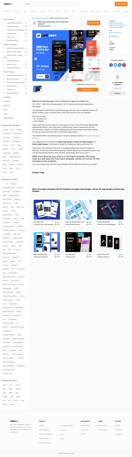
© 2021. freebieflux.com (66, 453)
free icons (17, 249)
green (10, 392)
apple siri (17, 199)
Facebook (118, 430)
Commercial (6, 133)
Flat (4, 249)
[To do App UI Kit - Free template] (78, 245)
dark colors (16, 234)
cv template (6, 234)
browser (5, 211)
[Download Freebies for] (3, 182)
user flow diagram (17, 354)
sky (9, 400)
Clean (16, 214)
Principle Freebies (45, 443)
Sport (11, 168)
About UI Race (86, 425)
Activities (5, 129)
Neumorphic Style (15, 157)
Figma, (111, 33)
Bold (12, 207)
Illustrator (63, 430)
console (15, 222)
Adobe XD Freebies (45, 434)
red (4, 400)
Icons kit (5, 265)
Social (5, 168)
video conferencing (9, 362)
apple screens (14, 195)
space (19, 334)
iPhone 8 (5, 280)
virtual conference (8, 365)
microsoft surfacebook (10, 296)
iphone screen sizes (9, 284)
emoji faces (19, 242)
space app (6, 338)
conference (6, 222)
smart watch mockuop (17, 327)
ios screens (21, 269)
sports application (18, 342)
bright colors (20, 207)
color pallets (6, 218)
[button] (35, 58)
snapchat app (7, 331)
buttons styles (7, 214)
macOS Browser (8, 292)
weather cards (7, 373)
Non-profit (6, 160)
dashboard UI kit (8, 242)
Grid (19, 261)
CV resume (21, 230)
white (22, 400)
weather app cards (8, 369)
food (9, 249)
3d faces (13, 184)
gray (4, 392)
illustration (14, 265)
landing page (7, 288)
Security (12, 164)
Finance (5, 145)
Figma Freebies (44, 430)
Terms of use (102, 425)
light (17, 392)
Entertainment (16, 141)
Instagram (6, 269)
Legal (13, 149)
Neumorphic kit (7, 307)
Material (18, 292)
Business (19, 129)
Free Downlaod (93, 23)
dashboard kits (17, 238)
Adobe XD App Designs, (117, 25)
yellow (5, 404)
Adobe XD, (117, 33)
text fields (6, 346)
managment (6, 153)
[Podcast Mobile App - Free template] (110, 212)
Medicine (16, 153)
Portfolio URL (117, 88)
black (4, 385)
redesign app (13, 319)
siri (17, 323)
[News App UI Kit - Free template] (46, 212)
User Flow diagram (8, 358)
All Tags (41, 425)
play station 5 (17, 315)
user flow (6, 354)
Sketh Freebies (44, 438)
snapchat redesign (8, 334)
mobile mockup (7, 300)
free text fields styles (9, 253)
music (5, 304)
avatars (5, 207)
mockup (18, 300)
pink (12, 396)
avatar (16, 203)
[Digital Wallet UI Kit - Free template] (110, 245)
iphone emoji (15, 280)
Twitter (117, 425)
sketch (5, 327)
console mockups (8, 226)
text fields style (17, 346)
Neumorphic (13, 304)
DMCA (83, 434)
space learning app (18, 338)
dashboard (6, 238)
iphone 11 (21, 276)
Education (16, 137)
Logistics (21, 149)
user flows (21, 358)
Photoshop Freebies (66, 426)
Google (12, 261)
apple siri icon (7, 203)
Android (20, 187)
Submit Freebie (121, 4)
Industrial (5, 149)
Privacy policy (102, 430)
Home (34, 18)
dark (4, 389)
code (61, 438)
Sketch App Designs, (116, 27)
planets (19, 311)
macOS (16, 288)
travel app (13, 350)
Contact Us (84, 430)
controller (20, 226)
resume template (8, 323)
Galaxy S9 (15, 257)
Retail (4, 164)
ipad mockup (13, 273)
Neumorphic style (8, 311)
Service (20, 164)
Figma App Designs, (116, 23)
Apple (4, 195)
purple (18, 396)
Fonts (62, 434)
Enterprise (6, 141)
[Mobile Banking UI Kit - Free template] (46, 245)
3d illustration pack (8, 187)
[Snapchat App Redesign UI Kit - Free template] (78, 212)
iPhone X (21, 284)
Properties (15, 160)
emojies (5, 245)
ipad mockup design (9, 276)
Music (4, 157)
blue (10, 385)
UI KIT (20, 350)
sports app (6, 342)
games (5, 261)
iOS (13, 269)
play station (6, 315)
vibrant (16, 400)
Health (19, 145)
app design (6, 191)
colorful (17, 385)
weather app (21, 365)
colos (22, 218)
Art (12, 129)
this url (37, 138)
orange (5, 396)
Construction (17, 133)
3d (7, 184)
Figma (11, 389)
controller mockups (9, 230)
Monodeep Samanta (44, 26)
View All (117, 93)
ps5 (4, 319)
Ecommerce (6, 137)
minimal (22, 296)
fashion (13, 245)
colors (15, 218)
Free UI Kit (6, 257)
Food (12, 145)
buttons (13, 211)
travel (4, 172)
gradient (18, 389)
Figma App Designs (43, 18)
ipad (4, 273)
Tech (17, 168)
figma (20, 245)
